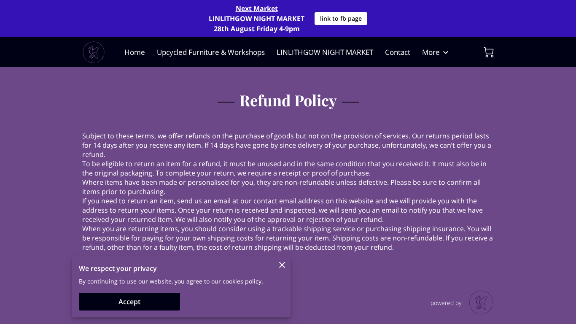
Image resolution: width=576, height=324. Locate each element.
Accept (129, 301)
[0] (489, 52)
